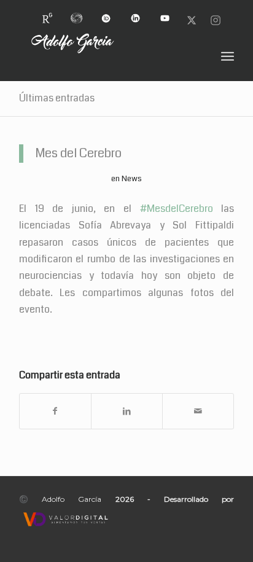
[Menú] (227, 56)
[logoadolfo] (105, 56)
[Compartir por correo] (198, 411)
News (132, 178)
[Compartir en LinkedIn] (126, 411)
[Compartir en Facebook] (55, 411)
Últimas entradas (57, 98)
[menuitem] (47, 13)
